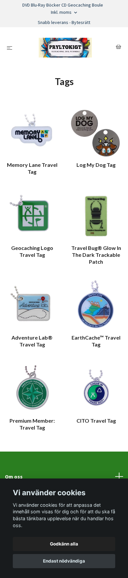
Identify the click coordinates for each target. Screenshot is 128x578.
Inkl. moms (62, 12)
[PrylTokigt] (65, 48)
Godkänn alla (64, 543)
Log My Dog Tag (96, 165)
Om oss (14, 476)
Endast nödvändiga (64, 561)
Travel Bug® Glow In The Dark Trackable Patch (96, 255)
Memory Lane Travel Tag (32, 168)
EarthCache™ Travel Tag (96, 340)
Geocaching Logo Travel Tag (32, 251)
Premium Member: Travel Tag (32, 424)
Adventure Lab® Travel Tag (32, 340)
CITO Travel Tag (96, 420)
